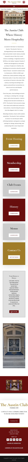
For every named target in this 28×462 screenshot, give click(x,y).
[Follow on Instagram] (11, 439)
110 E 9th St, (14, 430)
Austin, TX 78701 (14, 432)
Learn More (14, 145)
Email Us (14, 436)
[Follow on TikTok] (17, 439)
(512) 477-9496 (14, 434)
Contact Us (14, 421)
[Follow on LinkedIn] (20, 439)
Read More (14, 311)
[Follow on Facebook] (8, 439)
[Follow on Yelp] (14, 439)
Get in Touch (14, 257)
